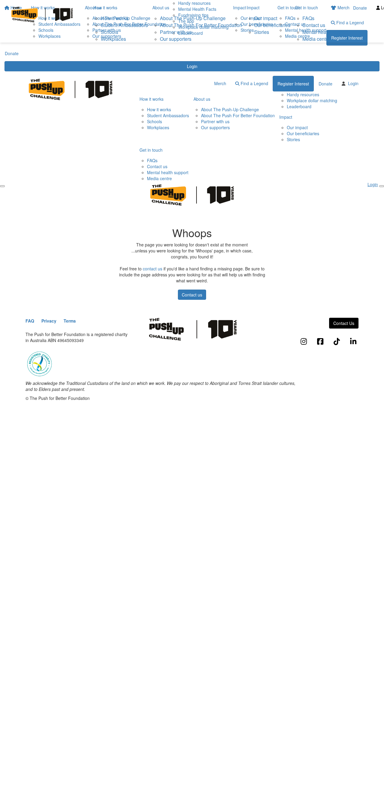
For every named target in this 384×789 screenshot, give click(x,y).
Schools (109, 31)
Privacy (48, 321)
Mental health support (325, 31)
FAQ (30, 321)
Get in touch (306, 7)
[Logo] (42, 14)
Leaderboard (299, 106)
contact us (152, 269)
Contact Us (343, 323)
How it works (105, 7)
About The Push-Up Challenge (193, 18)
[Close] (381, 186)
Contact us (313, 25)
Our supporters (175, 38)
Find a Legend (253, 83)
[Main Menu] (2, 186)
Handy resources (303, 94)
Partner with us (176, 31)
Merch (220, 83)
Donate (12, 53)
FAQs (308, 18)
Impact (253, 7)
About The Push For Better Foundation (201, 25)
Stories (261, 31)
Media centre (316, 38)
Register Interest (293, 84)
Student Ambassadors (124, 25)
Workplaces (113, 38)
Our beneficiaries (272, 25)
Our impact (265, 18)
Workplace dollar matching (312, 100)
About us (160, 7)
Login (192, 66)
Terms (70, 321)
